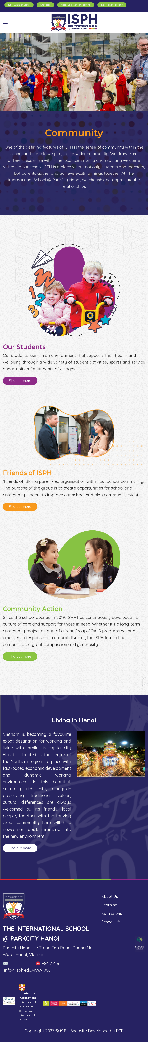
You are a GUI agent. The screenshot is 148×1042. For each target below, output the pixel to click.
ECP (120, 1030)
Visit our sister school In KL (75, 4)
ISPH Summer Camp (19, 4)
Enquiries (45, 4)
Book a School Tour (112, 4)
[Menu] (5, 22)
